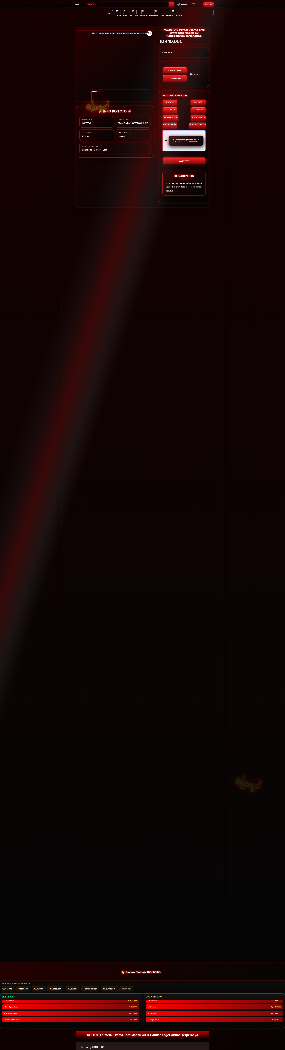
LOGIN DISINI (175, 78)
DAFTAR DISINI (174, 70)
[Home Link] (90, 4)
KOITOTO (184, 161)
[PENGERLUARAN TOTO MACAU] (142, 17)
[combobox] (135, 4)
